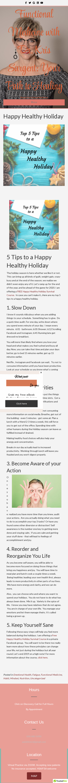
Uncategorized (37, 678)
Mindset (14, 678)
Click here (21, 403)
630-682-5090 (34, 736)
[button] (34, 776)
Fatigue (36, 674)
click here (43, 657)
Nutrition (24, 678)
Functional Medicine (51, 674)
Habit (6, 678)
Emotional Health (22, 674)
